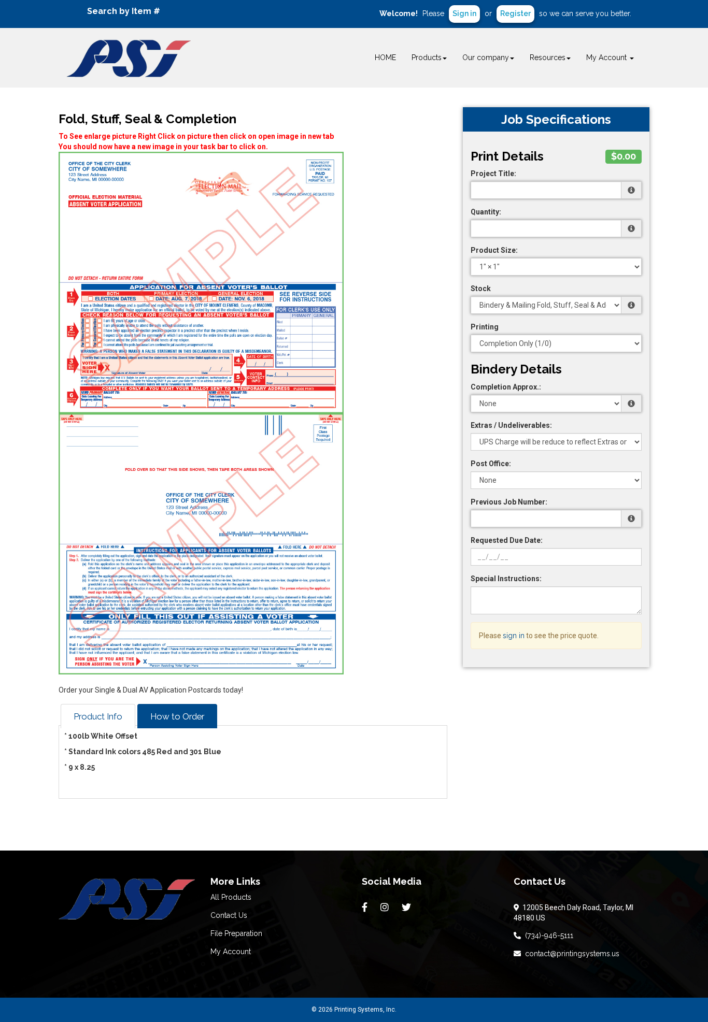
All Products (230, 897)
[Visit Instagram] (385, 907)
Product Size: (494, 250)
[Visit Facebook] (366, 907)
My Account (230, 951)
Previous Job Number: (509, 502)
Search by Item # (123, 11)
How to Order (177, 716)
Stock (481, 288)
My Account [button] (607, 57)
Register (515, 13)
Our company (485, 57)
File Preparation (236, 933)
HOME (385, 57)
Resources (547, 57)
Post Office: (491, 463)
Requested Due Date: (507, 540)
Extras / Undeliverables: (511, 425)
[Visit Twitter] (408, 907)
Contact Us (228, 915)
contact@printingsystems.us (570, 953)
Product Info (98, 716)
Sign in (464, 13)
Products (427, 57)
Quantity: (486, 212)
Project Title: (493, 173)
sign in (514, 635)
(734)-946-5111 (547, 935)
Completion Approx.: (506, 387)
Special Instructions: (506, 578)
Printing (485, 327)
